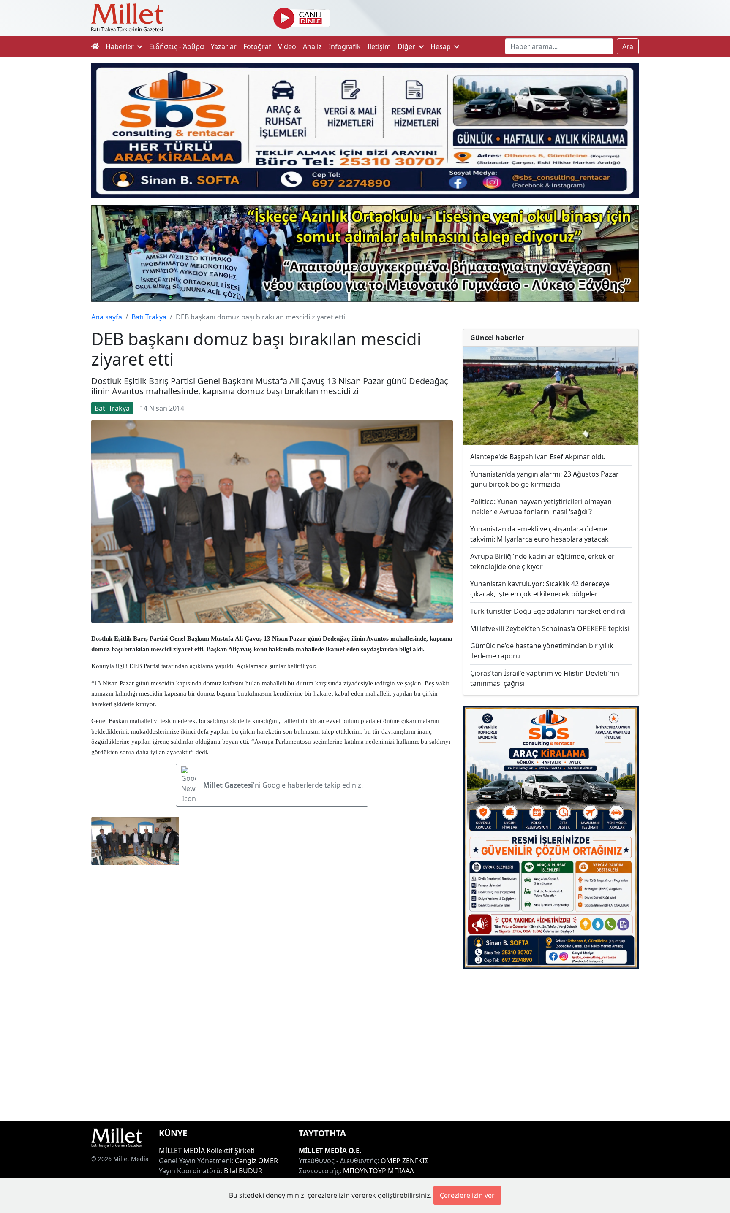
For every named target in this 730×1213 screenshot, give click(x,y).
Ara (627, 46)
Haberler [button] (121, 46)
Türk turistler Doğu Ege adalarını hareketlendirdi (548, 611)
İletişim (379, 46)
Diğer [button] (407, 46)
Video (287, 46)
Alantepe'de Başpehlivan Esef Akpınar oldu (538, 456)
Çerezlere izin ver (467, 1195)
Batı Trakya (148, 317)
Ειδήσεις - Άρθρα (176, 46)
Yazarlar (224, 46)
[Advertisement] (551, 1045)
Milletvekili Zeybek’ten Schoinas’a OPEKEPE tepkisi (549, 628)
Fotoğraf (257, 46)
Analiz (312, 46)
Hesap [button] (441, 46)
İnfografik (345, 46)
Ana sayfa (106, 317)
